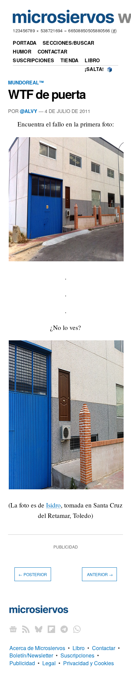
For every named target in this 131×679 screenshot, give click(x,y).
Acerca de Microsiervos (37, 648)
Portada (24, 42)
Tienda (69, 60)
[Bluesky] (38, 629)
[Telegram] (64, 629)
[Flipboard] (51, 629)
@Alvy (28, 111)
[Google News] (13, 629)
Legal (49, 663)
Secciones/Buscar (68, 42)
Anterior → (99, 574)
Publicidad (22, 663)
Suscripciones (33, 60)
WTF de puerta (47, 94)
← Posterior (32, 574)
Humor (22, 51)
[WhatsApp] (77, 629)
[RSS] (26, 629)
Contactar (53, 51)
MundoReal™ (26, 82)
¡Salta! (94, 69)
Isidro (53, 505)
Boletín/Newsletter (31, 655)
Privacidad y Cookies (88, 663)
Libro (92, 60)
